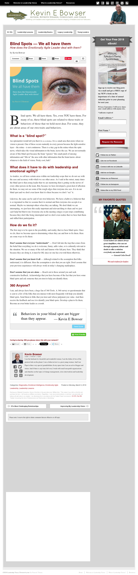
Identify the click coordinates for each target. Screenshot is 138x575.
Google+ (21, 371)
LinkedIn (16, 371)
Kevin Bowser (19, 52)
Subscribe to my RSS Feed (127, 3)
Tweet (78, 326)
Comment (15, 59)
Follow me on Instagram (122, 3)
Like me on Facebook (102, 3)
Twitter (20, 366)
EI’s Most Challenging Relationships (23, 406)
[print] (83, 58)
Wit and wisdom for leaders (118, 261)
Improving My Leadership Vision (75, 406)
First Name (104, 130)
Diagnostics (23, 385)
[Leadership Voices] (48, 15)
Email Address (105, 117)
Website (21, 375)
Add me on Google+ (112, 3)
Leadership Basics (45, 32)
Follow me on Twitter (97, 3)
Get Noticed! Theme (36, 572)
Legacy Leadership (65, 32)
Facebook (15, 366)
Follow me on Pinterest (117, 3)
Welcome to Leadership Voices (25, 3)
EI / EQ (9, 32)
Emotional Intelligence (36, 385)
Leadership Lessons (25, 32)
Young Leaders (83, 32)
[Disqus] (48, 455)
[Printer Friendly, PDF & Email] (78, 335)
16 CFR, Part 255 (77, 396)
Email (16, 375)
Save (69, 58)
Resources (70, 3)
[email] (76, 61)
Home (7, 3)
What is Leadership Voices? (51, 3)
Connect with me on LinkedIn (107, 3)
